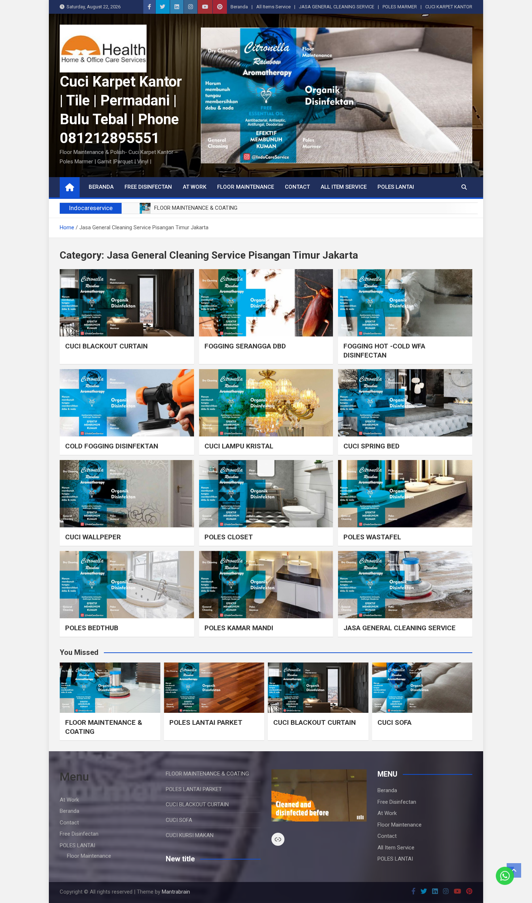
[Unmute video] (319, 795)
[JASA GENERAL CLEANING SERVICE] (405, 584)
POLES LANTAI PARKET (205, 722)
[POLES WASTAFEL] (405, 493)
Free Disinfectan (148, 187)
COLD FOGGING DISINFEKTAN (111, 446)
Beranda (239, 6)
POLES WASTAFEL (372, 537)
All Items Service (273, 6)
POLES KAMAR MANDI (238, 628)
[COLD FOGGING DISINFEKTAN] (127, 402)
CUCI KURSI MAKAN (190, 835)
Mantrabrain (176, 892)
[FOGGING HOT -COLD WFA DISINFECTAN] (405, 302)
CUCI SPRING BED (371, 446)
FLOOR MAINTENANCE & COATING (207, 773)
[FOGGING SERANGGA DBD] (266, 302)
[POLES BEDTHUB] (127, 584)
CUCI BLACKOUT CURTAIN (106, 346)
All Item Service (344, 187)
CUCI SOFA (394, 722)
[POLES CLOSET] (266, 493)
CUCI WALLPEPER (93, 537)
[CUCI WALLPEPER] (127, 493)
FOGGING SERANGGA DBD (245, 346)
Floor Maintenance (245, 187)
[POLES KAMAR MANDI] (266, 584)
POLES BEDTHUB (91, 628)
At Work (194, 187)
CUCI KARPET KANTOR (448, 6)
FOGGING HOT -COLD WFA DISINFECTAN (384, 350)
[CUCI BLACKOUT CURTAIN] (127, 302)
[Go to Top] (514, 870)
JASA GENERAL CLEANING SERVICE (336, 6)
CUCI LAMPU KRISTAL (238, 446)
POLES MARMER (400, 6)
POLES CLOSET (228, 537)
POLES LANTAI (395, 187)
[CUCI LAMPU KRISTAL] (266, 402)
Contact (297, 187)
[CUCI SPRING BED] (405, 402)
